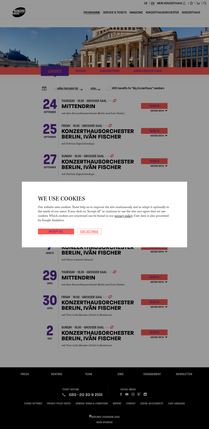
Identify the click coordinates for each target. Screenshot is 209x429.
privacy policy (123, 216)
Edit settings (89, 231)
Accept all (56, 231)
